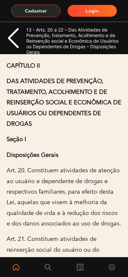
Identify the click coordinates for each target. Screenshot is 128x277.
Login (92, 10)
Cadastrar (36, 10)
